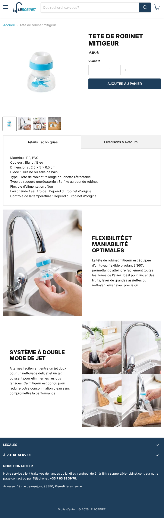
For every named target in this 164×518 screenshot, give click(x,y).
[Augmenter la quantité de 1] (126, 70)
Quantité (94, 61)
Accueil (9, 25)
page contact (12, 478)
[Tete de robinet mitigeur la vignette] (9, 124)
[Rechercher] (145, 7)
